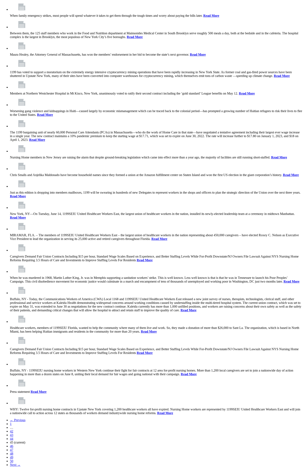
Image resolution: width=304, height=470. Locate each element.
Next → (15, 464)
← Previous (17, 420)
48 (11, 453)
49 (11, 457)
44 (11, 438)
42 (11, 431)
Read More (211, 15)
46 (11, 446)
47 (11, 450)
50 (11, 461)
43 (11, 435)
